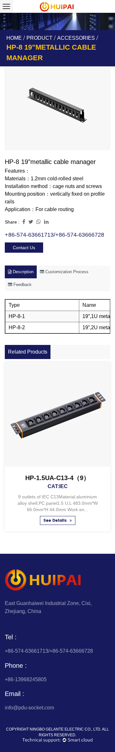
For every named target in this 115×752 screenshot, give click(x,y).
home (14, 38)
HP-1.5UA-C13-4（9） (57, 477)
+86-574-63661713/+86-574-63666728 (54, 235)
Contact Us (24, 247)
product (39, 38)
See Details (55, 521)
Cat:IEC (58, 486)
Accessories (76, 38)
